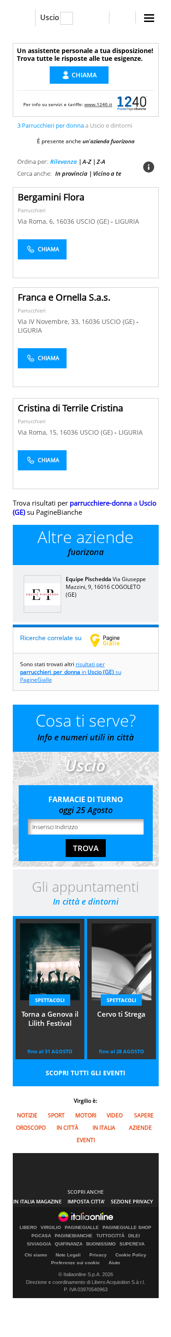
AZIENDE (140, 1128)
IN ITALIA (104, 1128)
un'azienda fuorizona (109, 141)
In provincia (71, 173)
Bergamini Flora (51, 197)
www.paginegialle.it (111, 640)
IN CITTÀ (67, 1128)
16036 (65, 221)
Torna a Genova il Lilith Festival (49, 1018)
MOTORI (85, 1115)
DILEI (134, 1236)
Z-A (101, 161)
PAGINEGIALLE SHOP (127, 1227)
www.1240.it (98, 104)
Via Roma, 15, (39, 432)
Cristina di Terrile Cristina (70, 408)
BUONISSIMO (101, 1244)
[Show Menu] (149, 18)
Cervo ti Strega (121, 1014)
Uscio (49, 17)
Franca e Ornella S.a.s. (64, 297)
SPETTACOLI (50, 1000)
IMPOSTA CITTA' (86, 1201)
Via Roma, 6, (37, 221)
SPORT (56, 1115)
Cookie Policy (130, 1254)
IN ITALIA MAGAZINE (37, 1201)
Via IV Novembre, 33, (50, 321)
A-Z (87, 161)
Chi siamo (36, 1254)
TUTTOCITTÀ (110, 1236)
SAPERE (144, 1115)
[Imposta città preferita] (24, 17)
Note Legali (68, 1254)
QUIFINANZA (69, 1244)
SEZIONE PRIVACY (132, 1201)
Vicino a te (107, 173)
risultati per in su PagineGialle (70, 672)
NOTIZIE (27, 1115)
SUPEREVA (132, 1244)
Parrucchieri (32, 210)
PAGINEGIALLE (82, 1227)
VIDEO (115, 1115)
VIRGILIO (51, 1227)
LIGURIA (127, 221)
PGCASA (41, 1236)
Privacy (98, 1254)
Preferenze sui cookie (75, 1262)
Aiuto (114, 1262)
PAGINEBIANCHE (74, 1236)
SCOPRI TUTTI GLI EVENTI (85, 1072)
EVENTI (86, 1140)
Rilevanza (63, 161)
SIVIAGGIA (39, 1244)
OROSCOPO (31, 1128)
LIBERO (28, 1227)
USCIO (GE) (93, 221)
